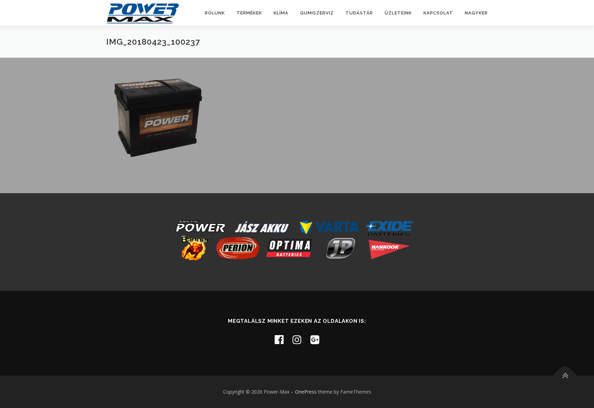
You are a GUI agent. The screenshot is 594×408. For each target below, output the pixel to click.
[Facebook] (279, 339)
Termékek (249, 12)
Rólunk (215, 12)
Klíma (281, 12)
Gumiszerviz (317, 12)
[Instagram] (297, 339)
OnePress (306, 391)
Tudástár (359, 12)
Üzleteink (398, 12)
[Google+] (314, 339)
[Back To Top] (565, 376)
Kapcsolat (438, 12)
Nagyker (476, 12)
